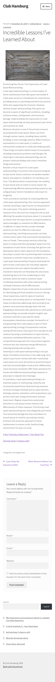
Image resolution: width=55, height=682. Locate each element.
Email (10, 548)
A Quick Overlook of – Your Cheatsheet (22, 626)
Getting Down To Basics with (16, 441)
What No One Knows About (17, 638)
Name (10, 535)
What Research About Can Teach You (40, 463)
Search (6, 602)
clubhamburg (35, 24)
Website (10, 560)
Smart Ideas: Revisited (15, 644)
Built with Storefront (13, 666)
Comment (12, 498)
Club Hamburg (15, 6)
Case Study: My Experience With (11, 463)
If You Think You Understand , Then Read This (23, 434)
